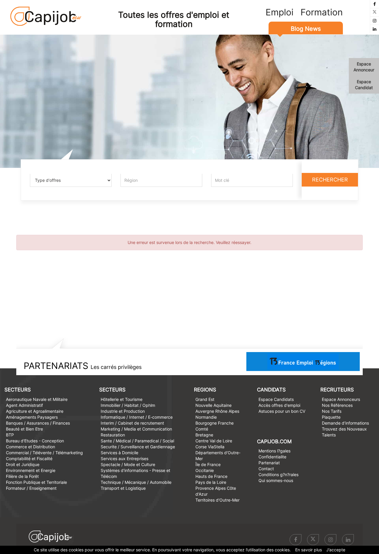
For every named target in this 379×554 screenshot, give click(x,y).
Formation (322, 12)
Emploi (279, 12)
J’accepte (335, 549)
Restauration (113, 434)
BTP (10, 434)
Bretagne (204, 434)
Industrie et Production (123, 411)
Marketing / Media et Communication (136, 428)
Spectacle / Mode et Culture (128, 464)
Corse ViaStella (209, 446)
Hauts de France (211, 476)
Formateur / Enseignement (31, 488)
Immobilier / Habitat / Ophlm (128, 405)
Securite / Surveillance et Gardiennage (138, 446)
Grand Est (204, 399)
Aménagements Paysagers (32, 417)
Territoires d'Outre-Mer (217, 499)
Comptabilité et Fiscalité (29, 458)
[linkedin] (374, 29)
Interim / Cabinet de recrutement (132, 422)
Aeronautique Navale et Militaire (37, 399)
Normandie (206, 417)
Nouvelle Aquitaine (213, 405)
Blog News (306, 28)
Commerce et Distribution (30, 446)
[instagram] (374, 21)
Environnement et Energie (30, 470)
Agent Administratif (24, 405)
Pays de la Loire (210, 482)
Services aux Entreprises (124, 458)
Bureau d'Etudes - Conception (35, 440)
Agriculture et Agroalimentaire (34, 411)
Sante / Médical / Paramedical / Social (137, 440)
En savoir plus (308, 549)
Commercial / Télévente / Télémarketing (44, 452)
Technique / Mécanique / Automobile (136, 482)
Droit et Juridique (22, 464)
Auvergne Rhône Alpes (217, 411)
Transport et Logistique (123, 488)
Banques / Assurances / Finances (38, 422)
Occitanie (204, 470)
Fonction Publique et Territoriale (36, 482)
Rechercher (330, 179)
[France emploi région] (303, 361)
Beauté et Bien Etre (24, 428)
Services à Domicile (119, 452)
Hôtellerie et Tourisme (121, 399)
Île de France (208, 464)
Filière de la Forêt (22, 476)
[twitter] (374, 12)
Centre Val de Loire (213, 440)
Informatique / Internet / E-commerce (137, 417)
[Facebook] (374, 4)
